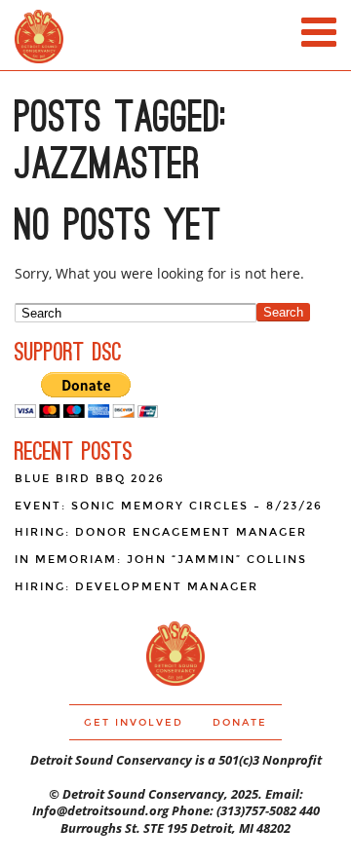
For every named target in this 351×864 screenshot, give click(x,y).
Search (283, 312)
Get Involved (133, 723)
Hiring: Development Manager (136, 587)
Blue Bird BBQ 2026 (90, 478)
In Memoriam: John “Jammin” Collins (161, 559)
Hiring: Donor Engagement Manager (161, 532)
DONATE (240, 723)
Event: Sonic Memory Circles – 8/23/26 (169, 506)
